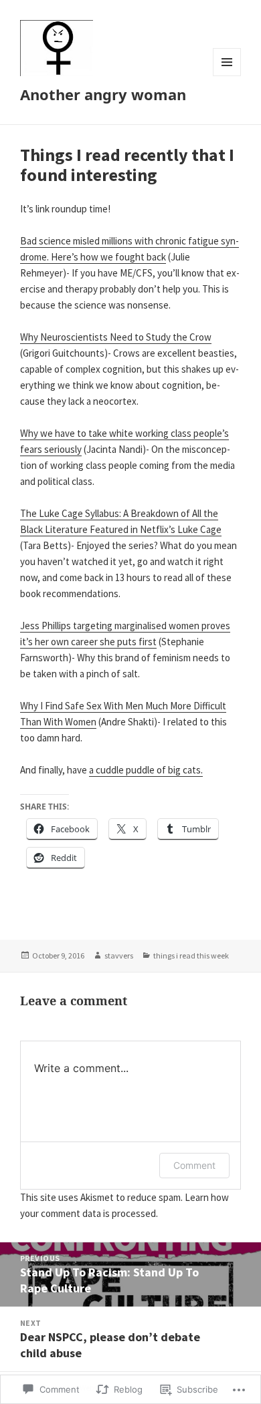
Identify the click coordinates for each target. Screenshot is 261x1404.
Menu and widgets (227, 75)
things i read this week (191, 955)
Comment (194, 1165)
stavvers (118, 955)
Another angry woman (103, 94)
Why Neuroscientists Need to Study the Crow (115, 337)
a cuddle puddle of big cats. (146, 769)
